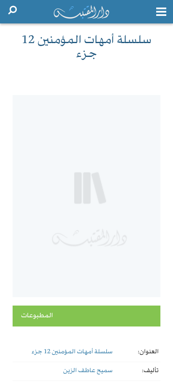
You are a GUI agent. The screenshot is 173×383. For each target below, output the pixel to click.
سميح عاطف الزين (88, 370)
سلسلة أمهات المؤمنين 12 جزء (72, 352)
